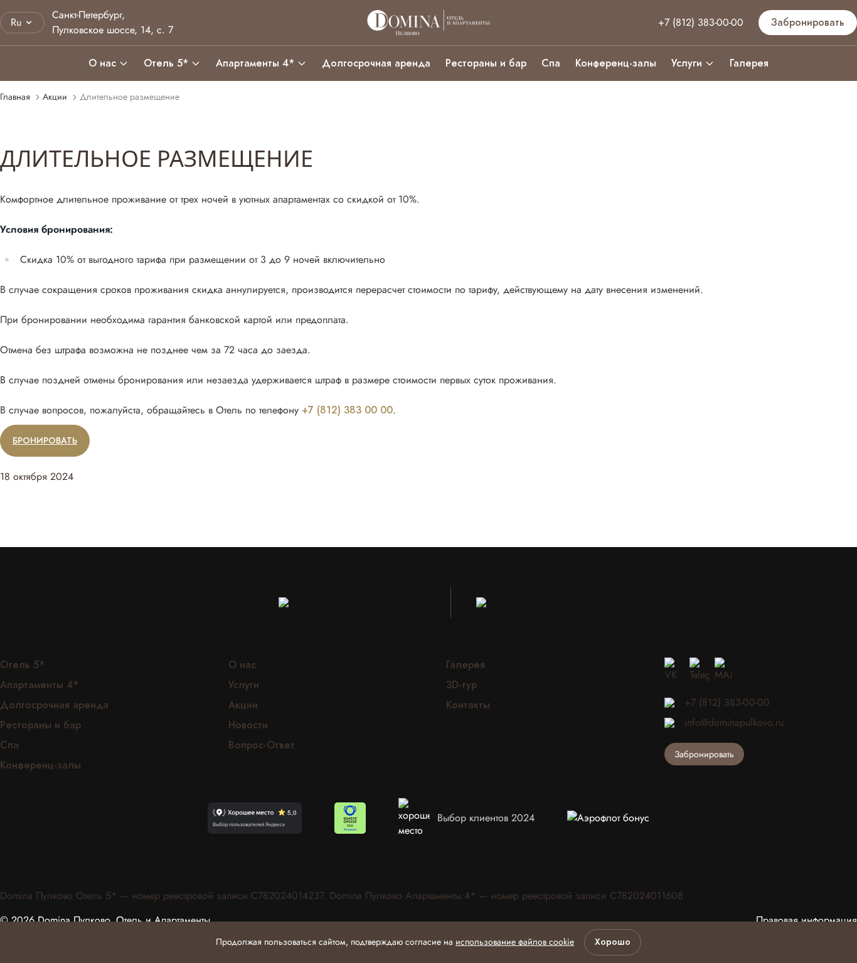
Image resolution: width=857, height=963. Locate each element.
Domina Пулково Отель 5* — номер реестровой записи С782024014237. (164, 895)
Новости (248, 725)
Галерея (749, 63)
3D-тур (461, 685)
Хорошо (613, 942)
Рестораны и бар (485, 63)
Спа (550, 63)
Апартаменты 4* (255, 63)
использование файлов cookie (514, 941)
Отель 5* (166, 63)
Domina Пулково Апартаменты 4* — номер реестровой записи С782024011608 (506, 895)
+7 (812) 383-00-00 (700, 22)
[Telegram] (699, 670)
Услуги (686, 63)
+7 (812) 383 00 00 (347, 410)
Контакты (468, 705)
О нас (102, 63)
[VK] (674, 670)
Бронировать (45, 441)
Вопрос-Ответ (261, 745)
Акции (55, 97)
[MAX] (723, 670)
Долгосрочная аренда (376, 63)
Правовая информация (806, 920)
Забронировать (807, 22)
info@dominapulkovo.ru (734, 722)
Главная (15, 97)
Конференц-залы (615, 63)
